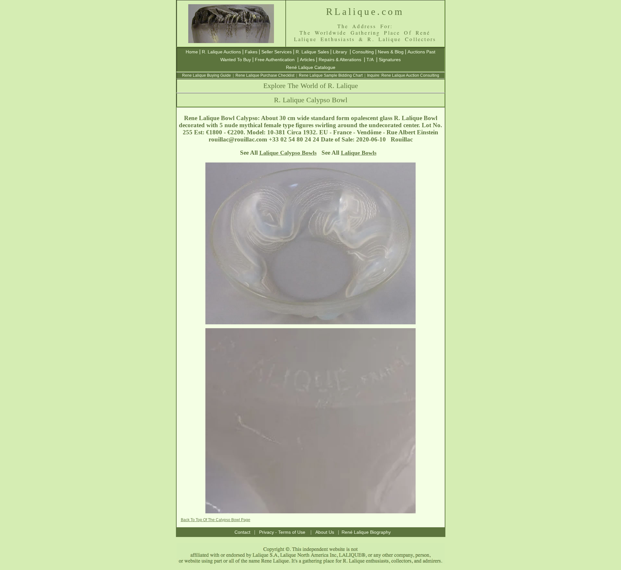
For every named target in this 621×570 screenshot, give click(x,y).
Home (192, 51)
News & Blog (391, 51)
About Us (324, 532)
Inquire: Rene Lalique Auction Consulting (403, 75)
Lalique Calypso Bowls (288, 153)
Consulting (363, 51)
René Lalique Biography (366, 532)
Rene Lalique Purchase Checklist (264, 75)
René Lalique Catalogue (310, 67)
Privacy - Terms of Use (282, 532)
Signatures (390, 59)
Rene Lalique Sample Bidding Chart (331, 75)
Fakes (251, 51)
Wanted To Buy (235, 59)
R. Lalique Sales (312, 51)
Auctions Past (421, 51)
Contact (242, 532)
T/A (370, 59)
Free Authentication (275, 59)
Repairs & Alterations (340, 59)
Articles (307, 59)
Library (340, 51)
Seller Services (276, 51)
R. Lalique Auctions (221, 51)
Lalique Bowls (358, 153)
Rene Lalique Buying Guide (206, 75)
